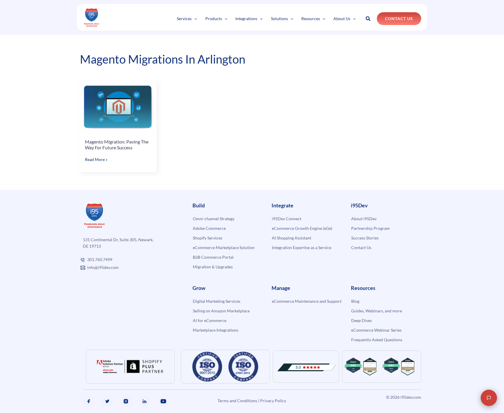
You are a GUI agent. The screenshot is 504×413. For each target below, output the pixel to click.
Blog (355, 301)
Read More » (96, 160)
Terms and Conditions (237, 400)
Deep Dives (361, 320)
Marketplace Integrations (215, 330)
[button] (194, 18)
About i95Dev (364, 218)
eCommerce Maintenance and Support (307, 301)
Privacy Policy (273, 400)
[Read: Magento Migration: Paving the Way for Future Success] (118, 106)
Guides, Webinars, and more (376, 310)
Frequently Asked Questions (376, 339)
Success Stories (365, 237)
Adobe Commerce (209, 228)
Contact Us (361, 247)
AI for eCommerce (209, 320)
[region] (76, 374)
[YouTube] (163, 401)
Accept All (105, 391)
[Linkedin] (144, 401)
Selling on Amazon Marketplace (221, 310)
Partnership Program (370, 228)
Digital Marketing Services (216, 301)
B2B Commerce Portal (213, 257)
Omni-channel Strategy (214, 218)
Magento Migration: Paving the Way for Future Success (116, 144)
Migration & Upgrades (213, 266)
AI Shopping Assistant (291, 237)
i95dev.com (410, 397)
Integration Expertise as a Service (301, 247)
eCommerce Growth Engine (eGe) (302, 228)
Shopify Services (207, 237)
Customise (47, 391)
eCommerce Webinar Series (376, 330)
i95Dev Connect (286, 218)
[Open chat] (489, 398)
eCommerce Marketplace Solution (224, 247)
